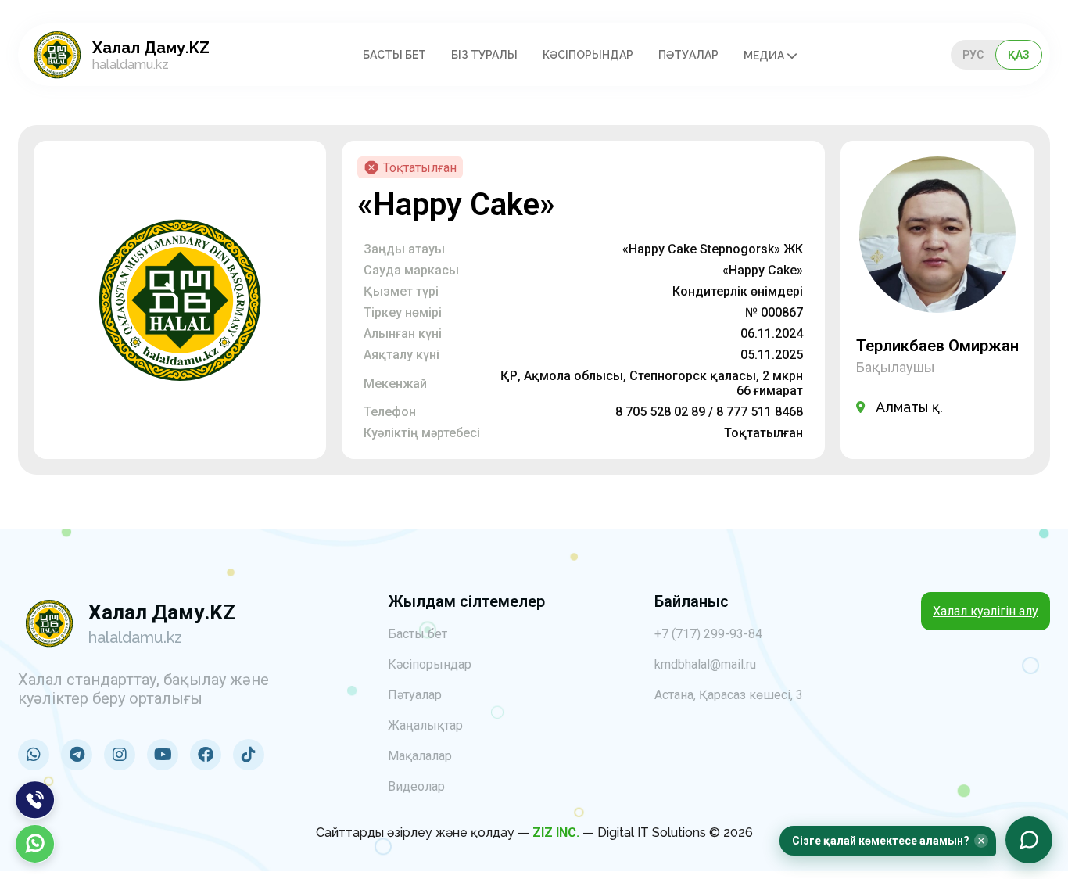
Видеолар (416, 786)
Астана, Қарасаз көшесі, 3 (728, 694)
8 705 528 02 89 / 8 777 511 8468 (709, 411)
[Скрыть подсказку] (981, 841)
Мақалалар (420, 755)
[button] (887, 841)
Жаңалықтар (425, 725)
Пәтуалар (688, 54)
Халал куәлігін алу (985, 611)
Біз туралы (484, 54)
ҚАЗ (1019, 54)
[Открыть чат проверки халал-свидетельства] (1028, 839)
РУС (973, 54)
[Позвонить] (35, 800)
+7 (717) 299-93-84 (708, 633)
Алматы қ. (909, 407)
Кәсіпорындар (588, 54)
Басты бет (394, 54)
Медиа (765, 55)
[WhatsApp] (35, 843)
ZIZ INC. (555, 832)
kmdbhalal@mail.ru (705, 664)
